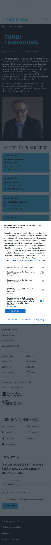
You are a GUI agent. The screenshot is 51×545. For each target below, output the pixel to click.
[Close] (46, 225)
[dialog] (25, 272)
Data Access (25, 320)
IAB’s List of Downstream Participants (28, 260)
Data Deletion (12, 320)
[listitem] (25, 267)
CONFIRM (15, 311)
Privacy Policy (39, 320)
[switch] (42, 272)
